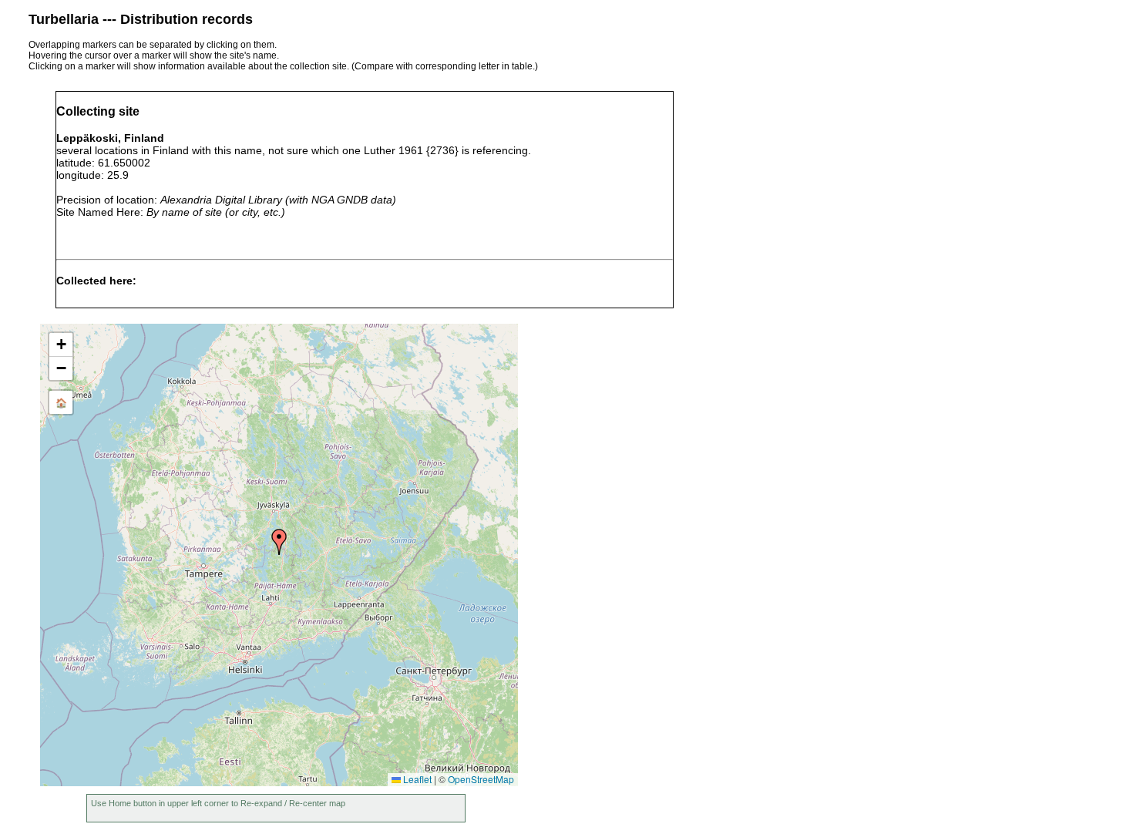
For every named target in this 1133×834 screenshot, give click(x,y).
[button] (279, 542)
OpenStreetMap (481, 778)
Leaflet (416, 778)
